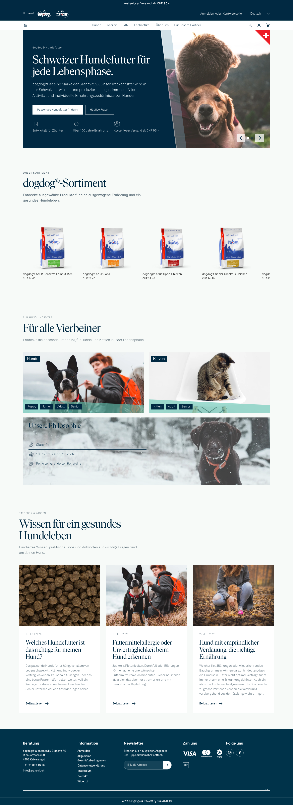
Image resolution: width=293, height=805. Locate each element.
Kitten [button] (157, 406)
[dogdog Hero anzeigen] (248, 138)
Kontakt (83, 776)
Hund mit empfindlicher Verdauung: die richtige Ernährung (229, 650)
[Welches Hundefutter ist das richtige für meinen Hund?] (59, 595)
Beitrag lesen (37, 704)
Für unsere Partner (187, 25)
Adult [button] (61, 406)
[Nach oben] (266, 789)
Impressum (84, 770)
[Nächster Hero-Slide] (259, 138)
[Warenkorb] (267, 25)
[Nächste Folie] (257, 251)
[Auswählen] (75, 264)
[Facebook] (240, 753)
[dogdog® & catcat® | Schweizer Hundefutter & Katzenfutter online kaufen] (25, 25)
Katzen (112, 25)
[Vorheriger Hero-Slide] (241, 138)
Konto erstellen (233, 13)
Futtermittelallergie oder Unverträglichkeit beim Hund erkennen (142, 650)
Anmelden (207, 13)
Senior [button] (75, 406)
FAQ (125, 25)
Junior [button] (46, 406)
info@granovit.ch (33, 770)
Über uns (162, 25)
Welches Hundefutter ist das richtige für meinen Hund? (55, 650)
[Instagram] (230, 753)
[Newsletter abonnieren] (167, 765)
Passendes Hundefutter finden (57, 109)
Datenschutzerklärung (91, 765)
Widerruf (83, 781)
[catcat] (62, 14)
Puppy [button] (32, 406)
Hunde (96, 25)
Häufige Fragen (99, 109)
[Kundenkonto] (259, 25)
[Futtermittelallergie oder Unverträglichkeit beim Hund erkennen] (146, 595)
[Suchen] (250, 25)
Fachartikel (142, 25)
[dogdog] (44, 14)
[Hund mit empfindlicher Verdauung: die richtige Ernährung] (233, 595)
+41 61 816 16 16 (34, 765)
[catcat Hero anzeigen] (252, 138)
